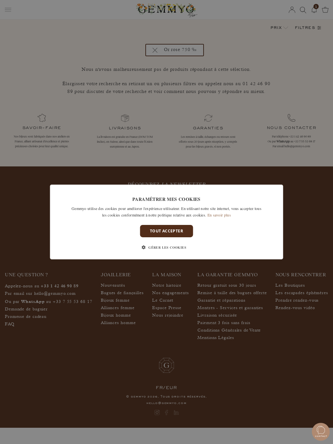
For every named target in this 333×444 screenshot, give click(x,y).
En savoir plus (219, 214)
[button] (166, 247)
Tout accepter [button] (166, 231)
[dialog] (166, 222)
